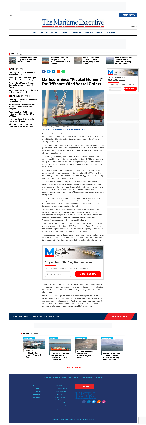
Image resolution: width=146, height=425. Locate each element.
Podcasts (54, 32)
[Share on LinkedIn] (53, 71)
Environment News (62, 406)
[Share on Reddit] (58, 71)
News (35, 385)
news (35, 32)
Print (34, 316)
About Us (47, 377)
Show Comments (73, 367)
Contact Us (77, 377)
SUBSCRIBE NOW (128, 15)
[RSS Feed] (99, 401)
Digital (39, 316)
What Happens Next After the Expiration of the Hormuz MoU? (21, 125)
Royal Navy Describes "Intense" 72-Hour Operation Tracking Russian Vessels (123, 61)
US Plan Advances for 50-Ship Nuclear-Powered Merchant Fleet (27, 60)
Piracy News (59, 385)
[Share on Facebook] (44, 71)
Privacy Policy (88, 377)
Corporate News (60, 409)
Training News (60, 400)
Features (44, 32)
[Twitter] (94, 401)
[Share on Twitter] (49, 71)
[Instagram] (104, 401)
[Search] (11, 15)
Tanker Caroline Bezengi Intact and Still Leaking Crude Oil (23, 91)
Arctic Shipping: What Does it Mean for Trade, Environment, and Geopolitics (23, 107)
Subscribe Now (88, 274)
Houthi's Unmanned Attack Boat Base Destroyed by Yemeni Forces (91, 61)
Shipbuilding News (61, 388)
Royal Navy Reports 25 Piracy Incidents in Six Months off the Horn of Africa (23, 114)
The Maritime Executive (75, 129)
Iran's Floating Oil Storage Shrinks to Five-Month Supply (23, 120)
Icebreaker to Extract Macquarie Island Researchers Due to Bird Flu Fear (60, 61)
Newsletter (77, 32)
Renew (56, 316)
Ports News (59, 394)
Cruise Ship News (61, 391)
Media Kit (133, 26)
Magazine (65, 32)
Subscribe (111, 32)
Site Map (99, 377)
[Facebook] (84, 401)
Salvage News (60, 397)
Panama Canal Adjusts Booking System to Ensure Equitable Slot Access (22, 85)
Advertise (89, 32)
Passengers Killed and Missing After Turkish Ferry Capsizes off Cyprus (23, 79)
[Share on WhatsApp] (63, 71)
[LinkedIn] (89, 401)
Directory (99, 32)
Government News (61, 403)
